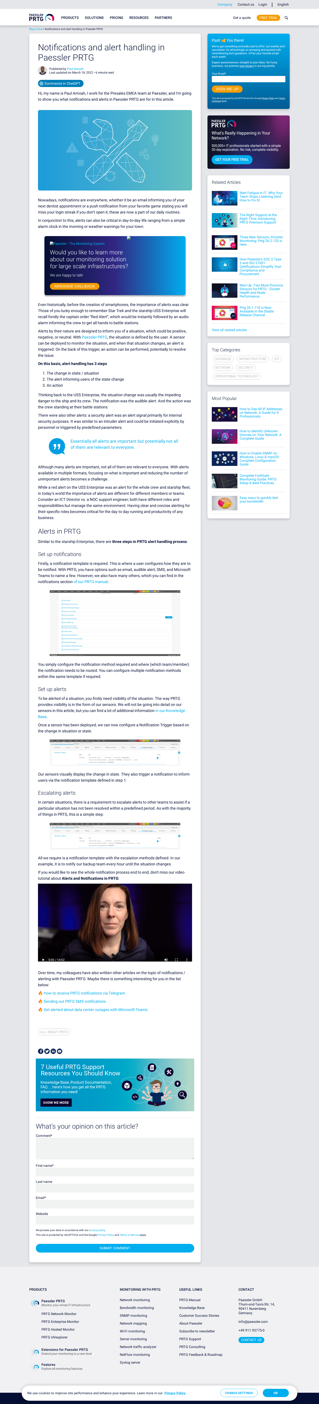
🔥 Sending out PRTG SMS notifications (72, 1001)
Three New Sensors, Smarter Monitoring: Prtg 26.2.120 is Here (261, 241)
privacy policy (97, 1230)
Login (262, 4)
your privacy (246, 65)
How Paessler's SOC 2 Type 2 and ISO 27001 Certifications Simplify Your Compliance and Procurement (260, 266)
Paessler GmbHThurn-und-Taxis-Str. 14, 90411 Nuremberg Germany (257, 1306)
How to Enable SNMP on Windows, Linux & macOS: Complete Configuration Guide (260, 458)
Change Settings (239, 1393)
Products (70, 18)
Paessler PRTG (94, 337)
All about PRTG (54, 1032)
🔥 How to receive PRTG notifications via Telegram (81, 993)
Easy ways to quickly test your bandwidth (259, 499)
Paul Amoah (75, 69)
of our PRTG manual (91, 581)
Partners (163, 18)
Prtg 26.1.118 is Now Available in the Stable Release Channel (257, 311)
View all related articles (229, 330)
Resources (139, 18)
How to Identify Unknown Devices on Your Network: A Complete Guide (260, 435)
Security (245, 368)
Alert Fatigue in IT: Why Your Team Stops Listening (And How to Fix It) (261, 196)
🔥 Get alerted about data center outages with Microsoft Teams (93, 1009)
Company (225, 4)
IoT (276, 359)
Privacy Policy (105, 1234)
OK (276, 1393)
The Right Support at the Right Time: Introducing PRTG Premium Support (258, 218)
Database (223, 359)
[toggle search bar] (285, 18)
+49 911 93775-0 (251, 1330)
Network (222, 368)
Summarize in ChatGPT (62, 83)
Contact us (246, 4)
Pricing (116, 18)
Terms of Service (129, 1234)
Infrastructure (252, 359)
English (283, 4)
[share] (40, 1051)
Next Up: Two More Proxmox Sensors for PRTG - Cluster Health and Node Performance (261, 290)
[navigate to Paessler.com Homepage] (41, 17)
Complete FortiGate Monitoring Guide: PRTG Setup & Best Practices (258, 479)
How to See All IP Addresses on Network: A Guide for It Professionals (261, 412)
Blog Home (35, 29)
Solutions (94, 18)
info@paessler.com (253, 1322)
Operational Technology (236, 376)
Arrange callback (74, 286)
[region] (159, 1393)
